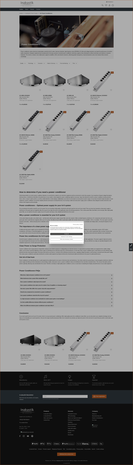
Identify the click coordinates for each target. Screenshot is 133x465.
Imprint (81, 224)
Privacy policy (76, 224)
